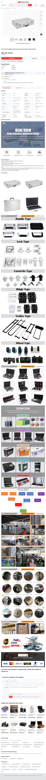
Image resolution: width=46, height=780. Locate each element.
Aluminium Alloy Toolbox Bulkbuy (31, 769)
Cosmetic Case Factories (16, 764)
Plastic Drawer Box (37, 746)
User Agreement (29, 775)
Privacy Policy (40, 775)
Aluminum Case (25, 742)
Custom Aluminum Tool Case (25, 766)
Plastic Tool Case (15, 742)
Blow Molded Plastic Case (38, 744)
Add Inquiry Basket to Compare (23, 43)
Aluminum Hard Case (36, 766)
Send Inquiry (11, 58)
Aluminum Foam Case (6, 769)
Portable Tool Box (12, 758)
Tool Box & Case (14, 8)
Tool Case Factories (26, 764)
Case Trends (21, 769)
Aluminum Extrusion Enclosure (6, 744)
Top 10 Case (14, 769)
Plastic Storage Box (26, 746)
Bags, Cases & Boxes (7, 8)
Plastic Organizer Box (16, 746)
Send (11, 696)
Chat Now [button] (35, 58)
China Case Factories (5, 764)
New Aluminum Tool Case (13, 766)
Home (2, 8)
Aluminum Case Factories (36, 764)
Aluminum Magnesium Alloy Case (39, 742)
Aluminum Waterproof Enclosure (17, 744)
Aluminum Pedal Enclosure (27, 744)
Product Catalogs (17, 740)
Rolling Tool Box (20, 758)
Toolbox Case (4, 766)
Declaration (34, 775)
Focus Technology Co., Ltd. (16, 775)
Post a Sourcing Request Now (33, 696)
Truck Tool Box (4, 758)
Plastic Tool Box (4, 746)
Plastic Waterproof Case (5, 742)
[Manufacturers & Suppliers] (23, 2)
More (2, 771)
